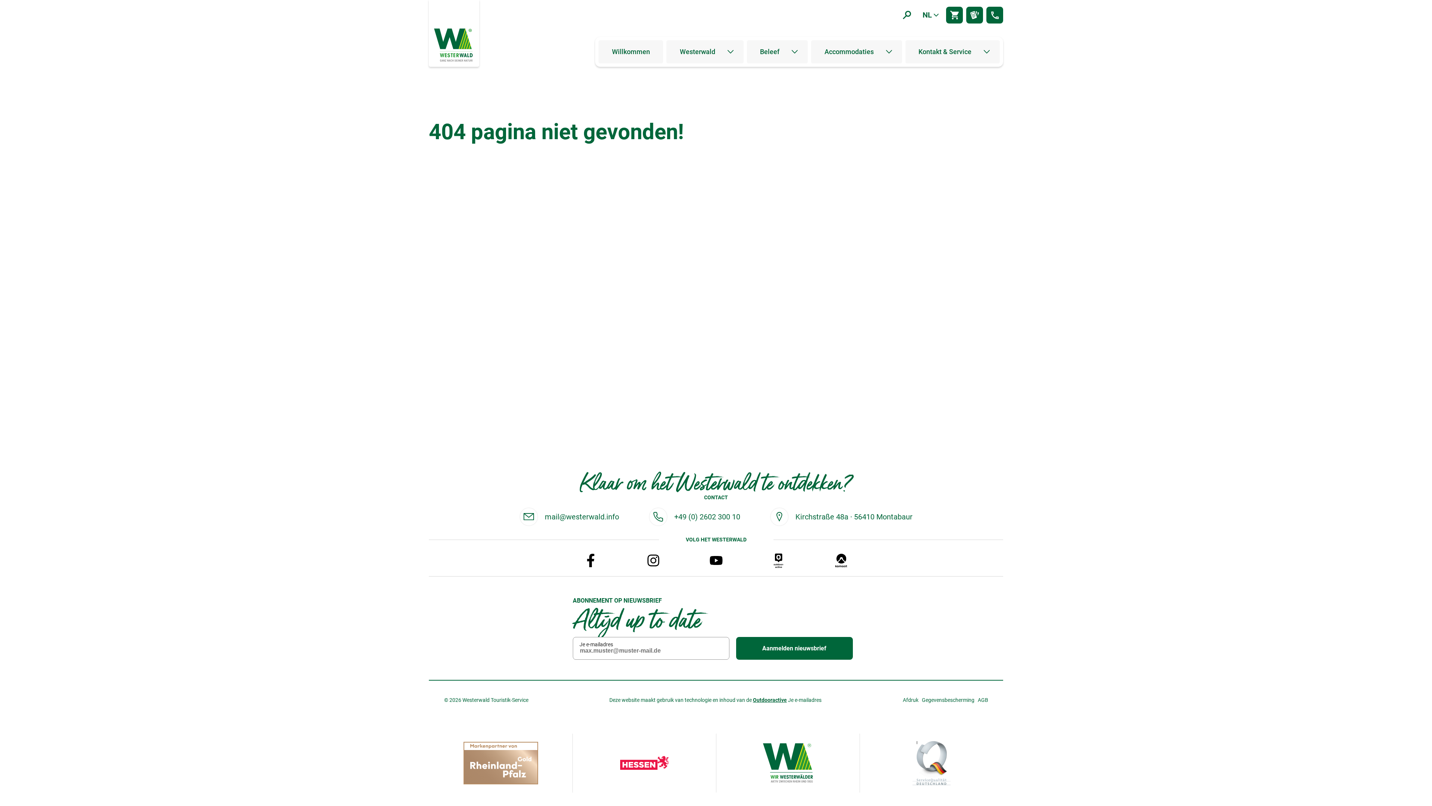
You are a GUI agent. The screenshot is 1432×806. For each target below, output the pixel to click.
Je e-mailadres (596, 644)
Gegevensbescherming (948, 700)
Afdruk (910, 700)
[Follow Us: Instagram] (653, 560)
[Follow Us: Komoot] (841, 560)
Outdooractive (770, 700)
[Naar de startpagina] (454, 44)
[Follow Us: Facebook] (591, 560)
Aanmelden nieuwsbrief (794, 648)
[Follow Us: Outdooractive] (779, 560)
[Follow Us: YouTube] (716, 560)
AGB (983, 700)
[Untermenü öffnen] (730, 52)
